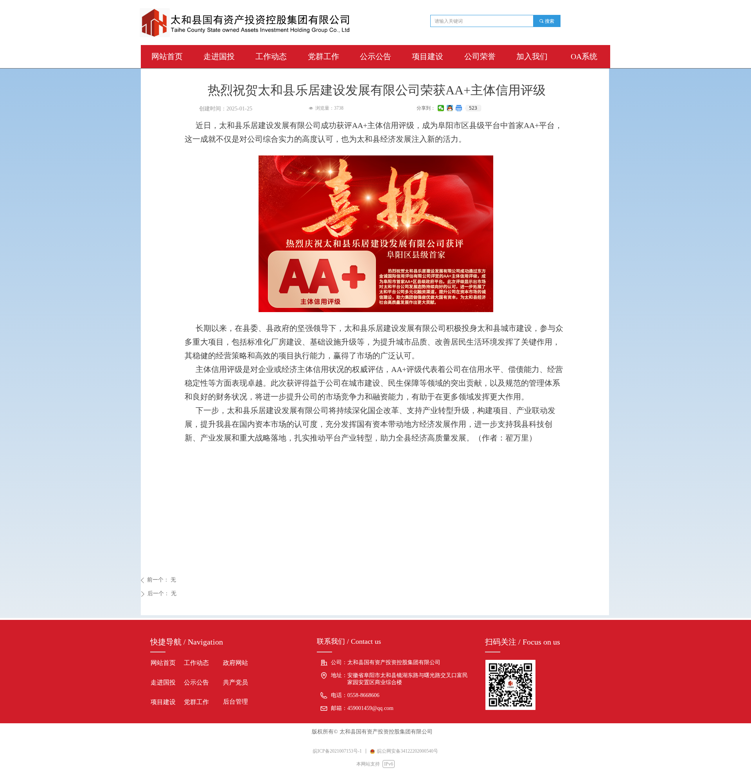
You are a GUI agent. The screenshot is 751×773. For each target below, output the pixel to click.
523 (473, 108)
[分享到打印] (459, 108)
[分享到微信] (441, 108)
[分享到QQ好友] (450, 108)
